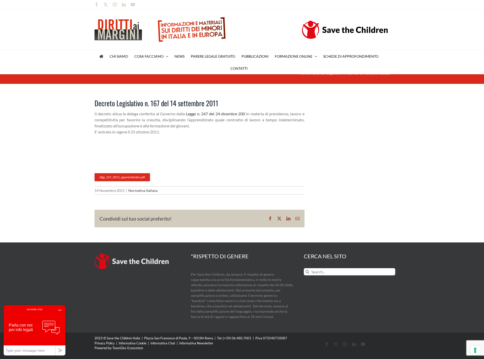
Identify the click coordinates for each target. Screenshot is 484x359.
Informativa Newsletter (196, 343)
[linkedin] (354, 344)
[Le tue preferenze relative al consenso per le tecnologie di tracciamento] (475, 350)
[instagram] (345, 344)
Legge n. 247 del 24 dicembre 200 (215, 113)
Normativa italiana (143, 190)
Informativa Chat (162, 343)
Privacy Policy (105, 343)
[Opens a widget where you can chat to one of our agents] (34, 330)
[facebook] (327, 344)
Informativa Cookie (132, 343)
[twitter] (336, 344)
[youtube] (363, 344)
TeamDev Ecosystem (127, 348)
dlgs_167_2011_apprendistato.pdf (122, 177)
